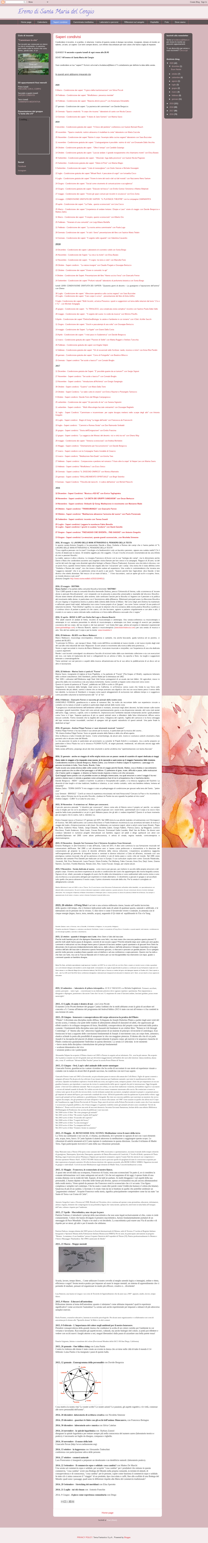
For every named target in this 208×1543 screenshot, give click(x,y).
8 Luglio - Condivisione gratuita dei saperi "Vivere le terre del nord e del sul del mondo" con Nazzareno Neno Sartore (102, 178)
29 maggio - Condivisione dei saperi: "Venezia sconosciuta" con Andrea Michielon (88, 441)
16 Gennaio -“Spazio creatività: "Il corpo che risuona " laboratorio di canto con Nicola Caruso (93, 111)
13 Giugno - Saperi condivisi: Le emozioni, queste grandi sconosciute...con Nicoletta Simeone (96, 537)
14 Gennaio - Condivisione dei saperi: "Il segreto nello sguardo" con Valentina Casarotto (91, 238)
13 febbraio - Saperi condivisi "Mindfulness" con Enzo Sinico (80, 466)
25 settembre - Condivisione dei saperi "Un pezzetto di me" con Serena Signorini (88, 402)
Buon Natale (176, 69)
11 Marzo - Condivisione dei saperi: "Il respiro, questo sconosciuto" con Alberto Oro (89, 217)
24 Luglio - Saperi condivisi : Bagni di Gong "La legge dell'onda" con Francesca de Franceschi (93, 420)
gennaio (175, 99)
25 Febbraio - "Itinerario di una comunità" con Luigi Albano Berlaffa (82, 222)
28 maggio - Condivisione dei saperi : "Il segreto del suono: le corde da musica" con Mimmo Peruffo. (96, 314)
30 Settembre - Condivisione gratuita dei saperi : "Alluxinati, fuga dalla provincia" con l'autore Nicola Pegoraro (100, 158)
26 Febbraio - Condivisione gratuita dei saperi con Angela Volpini (81, 345)
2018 (172, 107)
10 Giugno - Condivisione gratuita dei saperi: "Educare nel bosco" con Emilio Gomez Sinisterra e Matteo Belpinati (101, 189)
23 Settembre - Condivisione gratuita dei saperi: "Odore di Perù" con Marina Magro (89, 163)
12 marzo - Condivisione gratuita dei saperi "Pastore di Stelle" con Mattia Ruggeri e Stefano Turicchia (97, 340)
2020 (172, 63)
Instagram (22, 170)
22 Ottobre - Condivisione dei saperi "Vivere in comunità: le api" (81, 270)
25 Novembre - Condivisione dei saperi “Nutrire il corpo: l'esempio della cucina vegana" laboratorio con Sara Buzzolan (103, 137)
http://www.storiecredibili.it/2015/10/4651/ (87, 579)
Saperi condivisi (60, 22)
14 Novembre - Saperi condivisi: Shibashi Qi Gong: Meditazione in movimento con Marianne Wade (98, 504)
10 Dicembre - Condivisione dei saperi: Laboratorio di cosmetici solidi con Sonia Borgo (90, 250)
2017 (172, 111)
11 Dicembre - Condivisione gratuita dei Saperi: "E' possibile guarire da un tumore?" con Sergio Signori (97, 371)
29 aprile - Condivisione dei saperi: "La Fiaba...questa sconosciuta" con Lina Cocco (89, 204)
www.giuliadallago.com (65, 627)
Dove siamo (180, 22)
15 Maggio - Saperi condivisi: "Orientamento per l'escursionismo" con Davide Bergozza (91, 446)
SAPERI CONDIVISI (26, 95)
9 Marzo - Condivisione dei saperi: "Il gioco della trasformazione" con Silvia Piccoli (89, 90)
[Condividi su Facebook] (70, 1501)
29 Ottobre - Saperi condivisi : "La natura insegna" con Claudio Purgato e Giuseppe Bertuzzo (93, 265)
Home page (26, 22)
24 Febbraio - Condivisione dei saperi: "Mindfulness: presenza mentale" (84, 95)
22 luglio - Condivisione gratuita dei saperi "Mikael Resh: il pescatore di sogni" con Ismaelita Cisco (95, 173)
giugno (175, 88)
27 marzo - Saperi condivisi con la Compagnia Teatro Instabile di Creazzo (85, 451)
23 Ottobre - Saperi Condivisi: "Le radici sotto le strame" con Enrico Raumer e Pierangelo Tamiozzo (96, 392)
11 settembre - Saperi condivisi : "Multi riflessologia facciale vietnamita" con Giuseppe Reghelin (94, 407)
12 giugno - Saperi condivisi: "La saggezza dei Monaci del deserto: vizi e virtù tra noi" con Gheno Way (97, 435)
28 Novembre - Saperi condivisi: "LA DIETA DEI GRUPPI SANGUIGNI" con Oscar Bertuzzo (94, 498)
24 (56, 281)
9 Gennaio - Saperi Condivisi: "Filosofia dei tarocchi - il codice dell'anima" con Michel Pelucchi (94, 482)
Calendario (42, 22)
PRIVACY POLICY (84, 1537)
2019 (172, 103)
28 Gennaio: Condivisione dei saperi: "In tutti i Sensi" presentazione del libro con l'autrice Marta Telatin (97, 232)
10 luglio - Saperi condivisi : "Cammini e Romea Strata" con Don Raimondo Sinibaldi (89, 425)
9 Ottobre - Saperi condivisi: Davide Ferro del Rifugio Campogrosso (83, 397)
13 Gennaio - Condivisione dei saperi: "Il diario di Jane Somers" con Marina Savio (88, 117)
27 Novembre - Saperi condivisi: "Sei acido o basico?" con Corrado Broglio (85, 376)
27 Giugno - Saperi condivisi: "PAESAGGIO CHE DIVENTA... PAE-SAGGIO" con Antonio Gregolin (98, 532)
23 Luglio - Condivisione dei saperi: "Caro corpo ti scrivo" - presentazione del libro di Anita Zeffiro (95, 296)
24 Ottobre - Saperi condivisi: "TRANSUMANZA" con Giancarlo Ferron (86, 509)
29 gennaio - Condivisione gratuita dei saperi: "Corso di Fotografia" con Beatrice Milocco (91, 355)
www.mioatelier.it (105, 630)
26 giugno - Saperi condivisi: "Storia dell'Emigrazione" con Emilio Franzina (85, 430)
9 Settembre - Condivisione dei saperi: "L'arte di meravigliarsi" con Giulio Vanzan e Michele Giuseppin (97, 168)
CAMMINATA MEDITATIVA (29, 102)
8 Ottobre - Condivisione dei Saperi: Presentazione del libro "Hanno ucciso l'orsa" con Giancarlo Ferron (97, 275)
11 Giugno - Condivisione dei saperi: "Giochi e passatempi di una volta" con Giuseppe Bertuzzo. (94, 324)
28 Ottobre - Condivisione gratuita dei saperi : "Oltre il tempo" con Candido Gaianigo (89, 148)
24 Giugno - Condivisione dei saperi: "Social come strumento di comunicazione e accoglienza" (94, 184)
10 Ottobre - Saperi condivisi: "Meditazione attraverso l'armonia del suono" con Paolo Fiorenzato (98, 514)
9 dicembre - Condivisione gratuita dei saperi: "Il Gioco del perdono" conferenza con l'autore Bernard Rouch (99, 127)
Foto (167, 22)
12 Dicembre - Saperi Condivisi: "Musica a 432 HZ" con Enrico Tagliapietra (88, 493)
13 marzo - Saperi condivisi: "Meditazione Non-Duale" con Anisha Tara (84, 456)
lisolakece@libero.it (181, 40)
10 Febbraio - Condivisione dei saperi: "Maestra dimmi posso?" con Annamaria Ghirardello (92, 101)
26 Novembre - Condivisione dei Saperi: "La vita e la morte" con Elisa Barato (86, 255)
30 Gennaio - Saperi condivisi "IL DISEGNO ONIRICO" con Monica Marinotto (87, 472)
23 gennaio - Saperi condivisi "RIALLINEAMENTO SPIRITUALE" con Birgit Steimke (89, 477)
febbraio (175, 95)
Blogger (127, 1537)
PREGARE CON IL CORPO (29, 89)
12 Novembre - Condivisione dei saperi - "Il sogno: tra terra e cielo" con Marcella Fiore (90, 260)
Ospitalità (154, 22)
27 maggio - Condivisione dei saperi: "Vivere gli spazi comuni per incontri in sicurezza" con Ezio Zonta (97, 194)
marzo (174, 92)
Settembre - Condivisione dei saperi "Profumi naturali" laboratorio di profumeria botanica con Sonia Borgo (100, 281)
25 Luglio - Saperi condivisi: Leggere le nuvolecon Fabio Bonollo (84, 524)
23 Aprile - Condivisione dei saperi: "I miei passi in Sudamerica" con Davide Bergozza (90, 335)
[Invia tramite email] (62, 1501)
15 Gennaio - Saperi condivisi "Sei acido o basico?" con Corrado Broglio (84, 360)
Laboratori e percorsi (109, 22)
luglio (174, 85)
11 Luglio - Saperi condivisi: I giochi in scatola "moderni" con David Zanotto (89, 527)
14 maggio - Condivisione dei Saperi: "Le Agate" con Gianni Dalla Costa (84, 330)
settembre (176, 77)
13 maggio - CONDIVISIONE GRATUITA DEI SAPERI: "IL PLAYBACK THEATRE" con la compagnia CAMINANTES (103, 199)
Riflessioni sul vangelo (134, 22)
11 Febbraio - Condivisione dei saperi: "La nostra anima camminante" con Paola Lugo (90, 227)
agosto (175, 81)
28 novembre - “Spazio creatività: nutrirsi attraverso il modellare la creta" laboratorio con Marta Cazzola (97, 132)
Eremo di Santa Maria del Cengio (56, 12)
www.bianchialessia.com (125, 627)
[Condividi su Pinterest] (73, 1501)
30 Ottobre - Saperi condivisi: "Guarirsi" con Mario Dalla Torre (80, 387)
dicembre (176, 66)
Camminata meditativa (83, 22)
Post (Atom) (112, 1520)
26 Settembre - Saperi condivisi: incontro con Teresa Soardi (81, 519)
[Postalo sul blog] (65, 1501)
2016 (172, 114)
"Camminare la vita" (28, 40)
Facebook (22, 166)
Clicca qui (184, 50)
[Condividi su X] (67, 1501)
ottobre (175, 74)
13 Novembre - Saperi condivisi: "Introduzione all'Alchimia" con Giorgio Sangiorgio (89, 381)
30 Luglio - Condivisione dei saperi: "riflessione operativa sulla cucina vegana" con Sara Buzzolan (95, 293)
